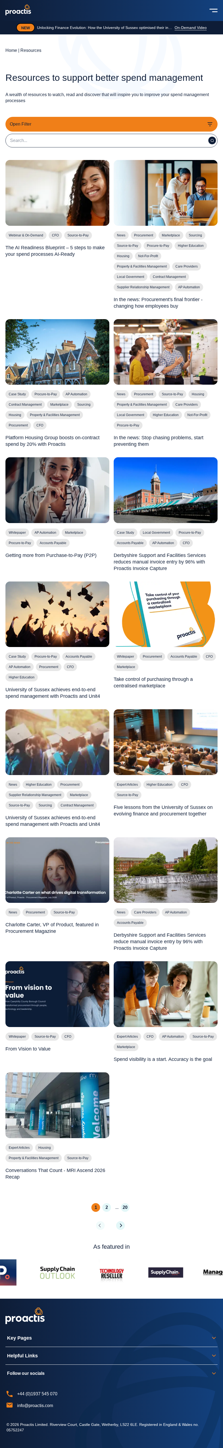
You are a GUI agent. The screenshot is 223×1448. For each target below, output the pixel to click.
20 (125, 1207)
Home (11, 50)
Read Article (190, 27)
